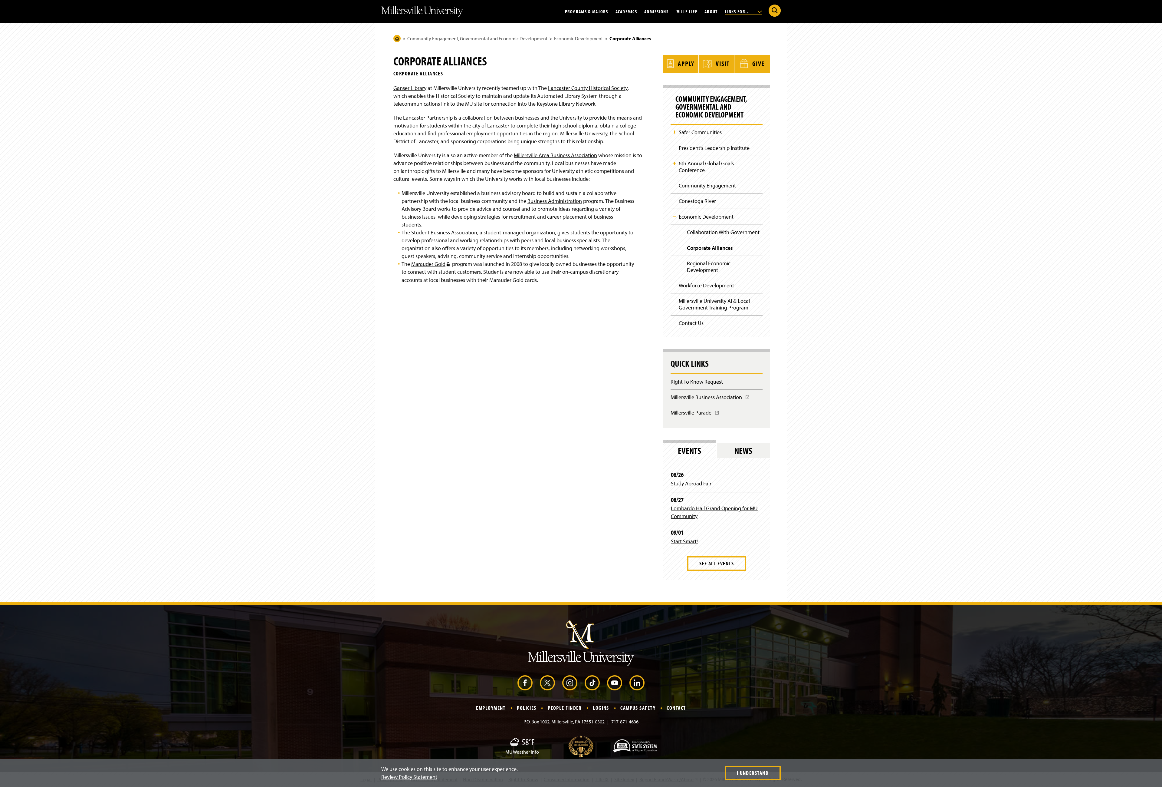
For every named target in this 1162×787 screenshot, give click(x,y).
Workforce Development (706, 285)
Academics (626, 11)
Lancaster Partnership (428, 117)
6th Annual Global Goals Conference (706, 167)
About (710, 11)
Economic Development (578, 38)
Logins (601, 707)
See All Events (716, 563)
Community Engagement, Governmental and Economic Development (477, 38)
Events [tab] (689, 450)
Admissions (656, 11)
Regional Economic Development (708, 266)
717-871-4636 (624, 721)
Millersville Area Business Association (555, 155)
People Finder (565, 707)
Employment (490, 707)
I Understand (753, 772)
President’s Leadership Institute (714, 147)
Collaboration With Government (723, 232)
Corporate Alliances (710, 247)
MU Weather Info (522, 751)
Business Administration (554, 200)
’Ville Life (686, 11)
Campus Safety (637, 707)
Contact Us (691, 322)
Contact (676, 707)
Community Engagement (707, 185)
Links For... (738, 11)
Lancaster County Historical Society (588, 87)
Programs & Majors (586, 11)
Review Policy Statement (409, 776)
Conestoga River (697, 200)
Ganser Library (409, 87)
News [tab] (743, 450)
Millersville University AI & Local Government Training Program (714, 304)
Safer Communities (700, 132)
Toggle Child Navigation (674, 132)
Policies (527, 707)
